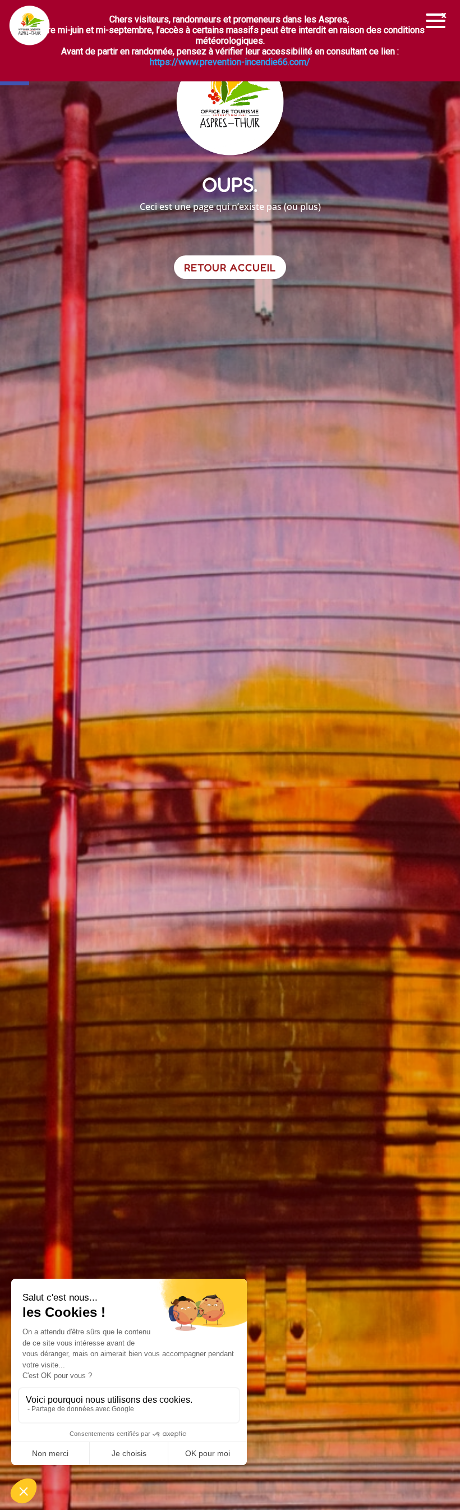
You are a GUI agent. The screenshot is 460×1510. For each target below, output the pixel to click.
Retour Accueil (230, 267)
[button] (436, 21)
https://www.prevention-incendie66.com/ (230, 62)
